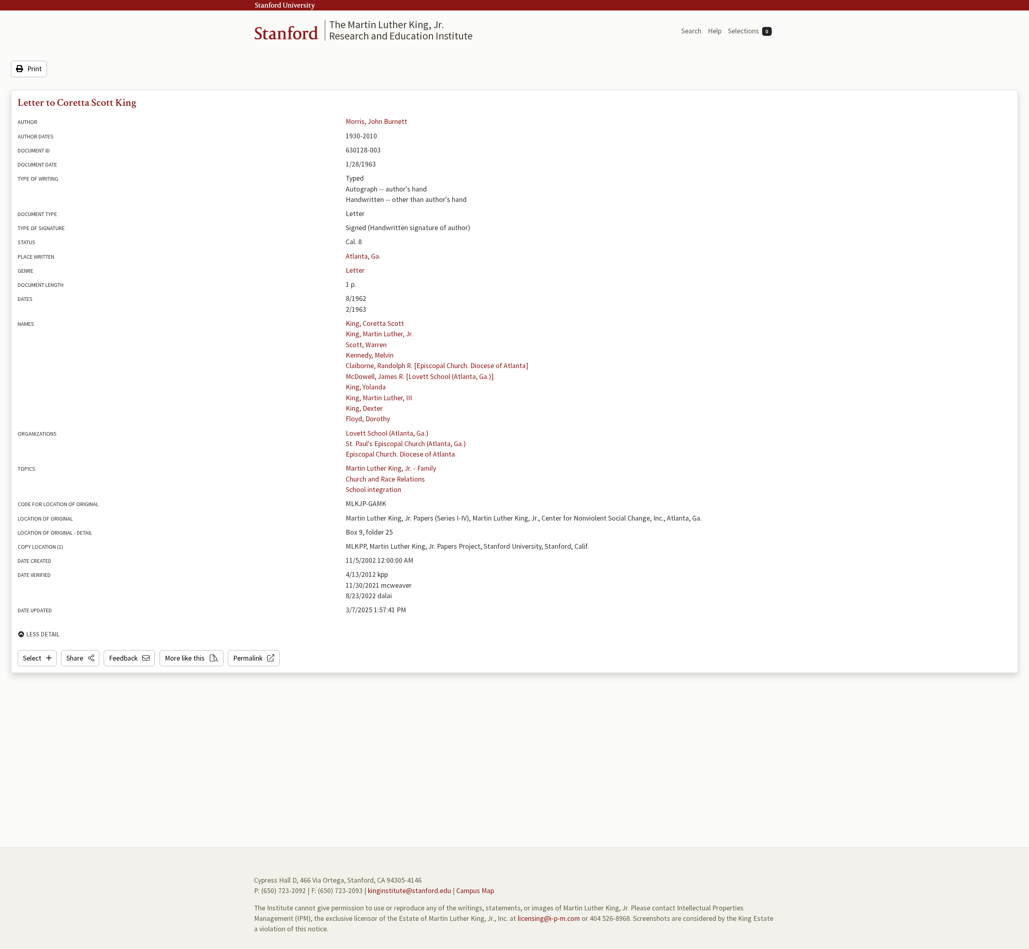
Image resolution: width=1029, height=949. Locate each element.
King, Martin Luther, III (379, 397)
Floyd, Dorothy (368, 418)
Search (691, 31)
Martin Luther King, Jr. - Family (391, 468)
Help (715, 31)
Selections (748, 31)
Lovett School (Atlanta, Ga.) (387, 433)
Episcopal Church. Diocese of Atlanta (400, 454)
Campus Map (475, 890)
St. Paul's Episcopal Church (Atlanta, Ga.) (406, 443)
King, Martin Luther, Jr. (379, 333)
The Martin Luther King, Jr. (386, 24)
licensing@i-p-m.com (549, 918)
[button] (80, 658)
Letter (355, 270)
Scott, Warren (366, 344)
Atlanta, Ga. (363, 256)
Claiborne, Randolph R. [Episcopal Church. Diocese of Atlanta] (437, 365)
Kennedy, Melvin (370, 355)
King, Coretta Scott (375, 323)
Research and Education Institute (401, 35)
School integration (373, 489)
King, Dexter (364, 408)
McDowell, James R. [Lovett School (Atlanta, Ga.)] (420, 376)
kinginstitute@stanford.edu (409, 890)
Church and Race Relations (385, 479)
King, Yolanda (366, 387)
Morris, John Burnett (376, 121)
